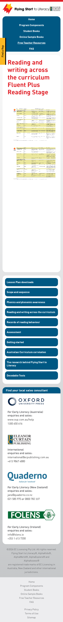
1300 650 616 (15, 423)
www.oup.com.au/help (21, 419)
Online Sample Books (31, 36)
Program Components (31, 25)
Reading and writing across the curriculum (31, 312)
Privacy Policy (31, 609)
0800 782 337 (32, 499)
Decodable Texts (16, 375)
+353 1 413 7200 (17, 538)
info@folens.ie (16, 534)
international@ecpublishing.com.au (28, 457)
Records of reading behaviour (23, 322)
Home (31, 19)
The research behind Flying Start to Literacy (27, 364)
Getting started (15, 342)
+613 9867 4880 (16, 461)
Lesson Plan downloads (20, 282)
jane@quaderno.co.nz (20, 495)
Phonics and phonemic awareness (26, 302)
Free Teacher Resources (32, 42)
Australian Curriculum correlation (26, 352)
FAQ (31, 48)
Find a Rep (2, 51)
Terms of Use (31, 613)
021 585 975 (14, 499)
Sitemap (31, 617)
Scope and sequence (18, 292)
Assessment (14, 332)
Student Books (31, 30)
